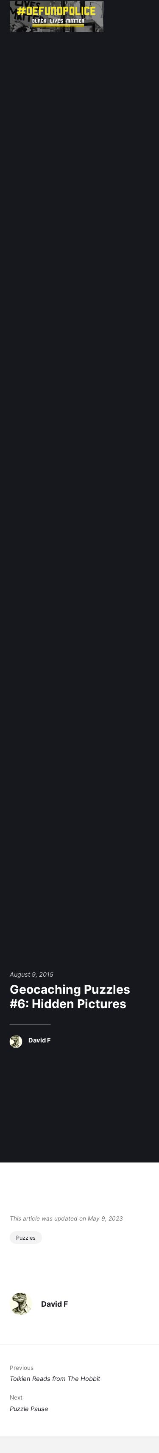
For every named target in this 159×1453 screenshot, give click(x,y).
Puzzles (26, 1237)
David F (39, 1040)
